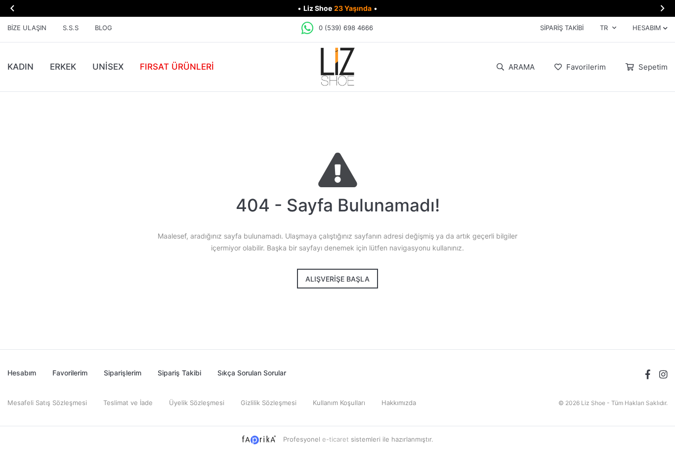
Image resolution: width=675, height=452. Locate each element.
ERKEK (63, 67)
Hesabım (21, 373)
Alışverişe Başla (337, 279)
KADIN (20, 67)
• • (337, 8)
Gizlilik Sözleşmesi (268, 403)
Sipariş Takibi (562, 28)
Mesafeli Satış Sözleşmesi (47, 403)
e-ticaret (335, 439)
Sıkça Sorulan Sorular (251, 373)
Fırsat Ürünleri (177, 67)
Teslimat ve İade (128, 403)
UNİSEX (108, 67)
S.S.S (71, 28)
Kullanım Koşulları (339, 403)
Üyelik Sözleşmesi (196, 403)
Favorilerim (585, 67)
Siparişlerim (122, 373)
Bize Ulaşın (26, 28)
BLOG (103, 28)
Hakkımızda (398, 403)
